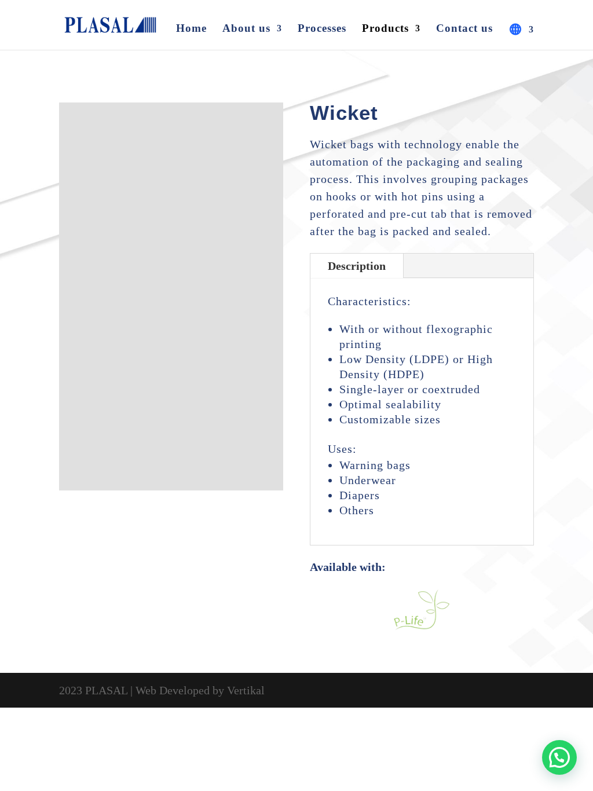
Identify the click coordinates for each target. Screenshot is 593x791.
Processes (322, 29)
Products (385, 29)
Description (357, 265)
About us (246, 29)
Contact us (464, 29)
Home (191, 29)
